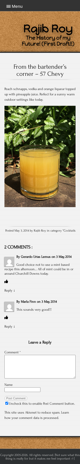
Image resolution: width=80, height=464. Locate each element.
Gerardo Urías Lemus (36, 257)
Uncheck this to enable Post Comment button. (42, 404)
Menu (17, 6)
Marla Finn (28, 302)
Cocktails (70, 230)
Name (8, 385)
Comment (12, 352)
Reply (8, 290)
